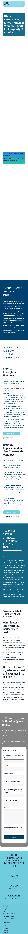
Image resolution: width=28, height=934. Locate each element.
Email (6, 766)
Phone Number (8, 773)
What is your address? (11, 800)
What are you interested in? (12, 781)
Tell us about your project (11, 808)
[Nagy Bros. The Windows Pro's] (6, 3)
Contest (6, 928)
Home (5, 925)
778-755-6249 (15, 878)
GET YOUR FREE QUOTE (11, 433)
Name (6, 758)
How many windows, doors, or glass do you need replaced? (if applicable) (13, 790)
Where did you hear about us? (13, 827)
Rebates (6, 930)
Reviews (6, 927)
